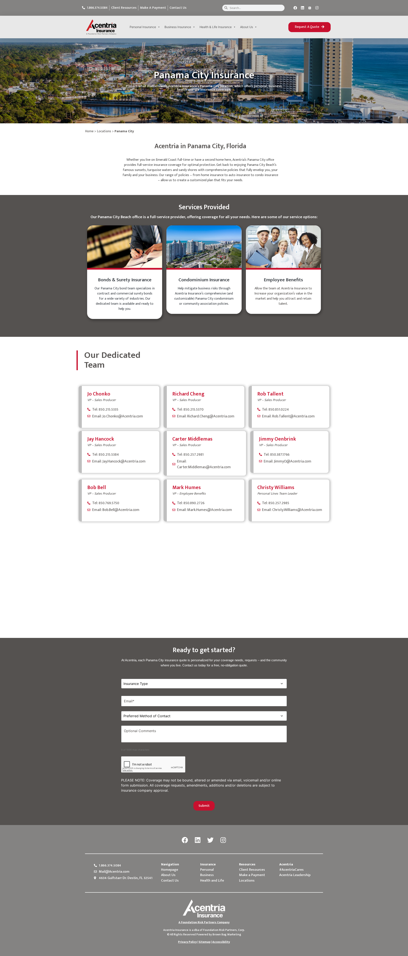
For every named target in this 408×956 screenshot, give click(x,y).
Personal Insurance (143, 27)
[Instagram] (317, 7)
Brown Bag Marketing (226, 934)
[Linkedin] (302, 7)
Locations (104, 131)
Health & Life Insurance (216, 27)
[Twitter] (210, 840)
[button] (309, 27)
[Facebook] (295, 7)
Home (89, 131)
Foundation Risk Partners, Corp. (224, 930)
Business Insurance (177, 27)
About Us (246, 27)
